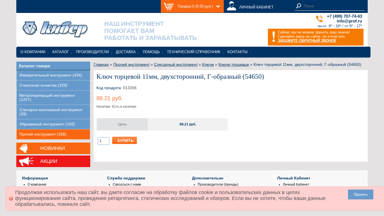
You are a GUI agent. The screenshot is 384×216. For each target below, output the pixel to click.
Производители (92, 52)
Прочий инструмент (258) (42, 134)
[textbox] (333, 6)
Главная (101, 64)
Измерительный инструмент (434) (50, 75)
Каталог (60, 52)
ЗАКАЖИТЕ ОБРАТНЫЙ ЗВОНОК (307, 41)
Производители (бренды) (218, 184)
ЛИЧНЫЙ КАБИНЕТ (256, 7)
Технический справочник (193, 52)
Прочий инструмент (131, 64)
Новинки (52, 148)
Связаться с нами (127, 184)
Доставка (126, 52)
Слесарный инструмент (176, 64)
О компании (33, 52)
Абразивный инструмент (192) (47, 124)
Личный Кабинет (296, 184)
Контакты (237, 52)
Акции (48, 161)
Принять (361, 194)
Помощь (151, 52)
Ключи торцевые (233, 64)
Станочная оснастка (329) (43, 85)
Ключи (208, 64)
